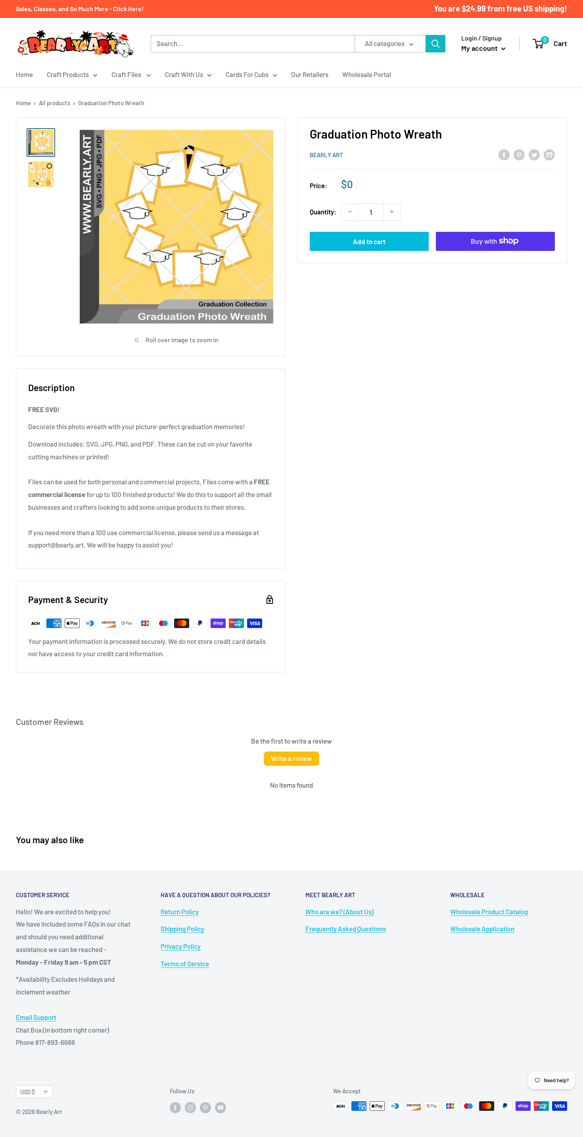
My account (480, 48)
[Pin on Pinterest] (519, 154)
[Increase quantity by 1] (392, 211)
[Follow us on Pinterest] (205, 1107)
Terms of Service (185, 963)
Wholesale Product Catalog (489, 911)
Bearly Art (326, 154)
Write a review (291, 758)
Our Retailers (309, 74)
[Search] (435, 43)
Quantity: (323, 212)
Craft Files (126, 74)
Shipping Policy (182, 929)
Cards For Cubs (247, 74)
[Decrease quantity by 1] (349, 211)
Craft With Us (184, 74)
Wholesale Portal (366, 74)
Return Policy (180, 911)
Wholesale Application (482, 929)
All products (54, 102)
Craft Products (68, 74)
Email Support (36, 1017)
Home (24, 74)
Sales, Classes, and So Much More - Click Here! (80, 8)
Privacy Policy (181, 946)
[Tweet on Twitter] (534, 154)
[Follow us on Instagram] (190, 1107)
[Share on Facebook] (504, 154)
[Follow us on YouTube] (220, 1107)
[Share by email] (549, 154)
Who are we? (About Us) (339, 911)
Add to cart (369, 241)
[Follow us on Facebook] (175, 1107)
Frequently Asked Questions (345, 929)
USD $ (27, 1092)
